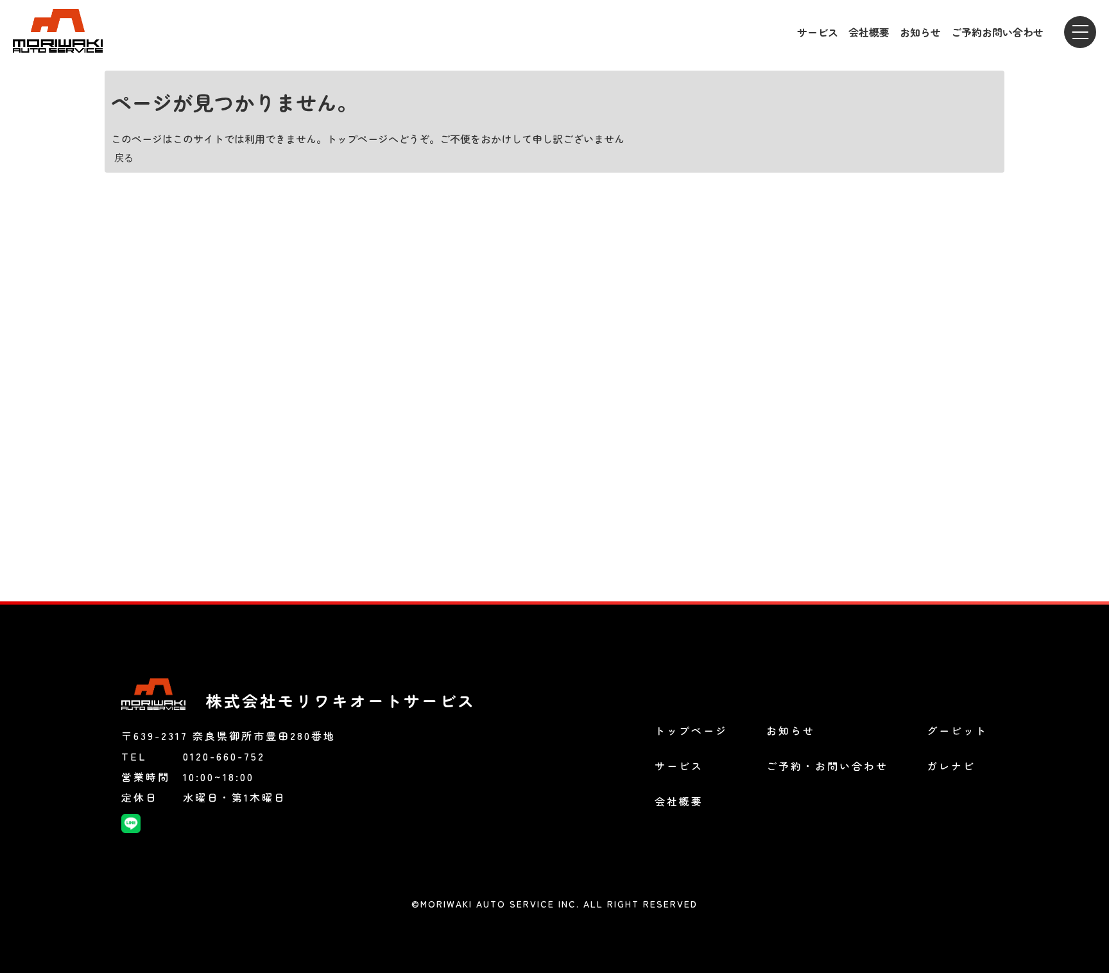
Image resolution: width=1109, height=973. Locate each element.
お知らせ (920, 32)
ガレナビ (951, 765)
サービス (817, 32)
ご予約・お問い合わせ (827, 765)
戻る (123, 157)
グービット (957, 730)
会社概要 (869, 32)
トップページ (691, 730)
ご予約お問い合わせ (997, 32)
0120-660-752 (224, 756)
